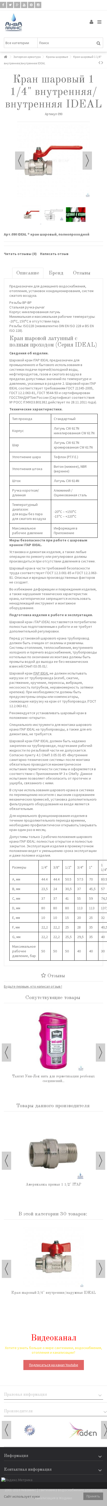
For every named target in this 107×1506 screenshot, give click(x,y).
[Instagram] (38, 5)
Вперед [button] (87, 161)
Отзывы (81, 273)
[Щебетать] (10, 5)
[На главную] (5, 57)
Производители (18, 1411)
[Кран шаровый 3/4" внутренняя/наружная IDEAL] (53, 1257)
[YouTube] (24, 5)
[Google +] (17, 5)
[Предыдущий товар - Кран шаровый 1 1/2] (99, 62)
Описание (27, 273)
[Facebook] (3, 5)
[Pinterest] (31, 5)
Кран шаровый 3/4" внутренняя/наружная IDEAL (53, 1293)
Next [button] (100, 1052)
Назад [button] (19, 161)
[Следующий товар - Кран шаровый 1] (102, 62)
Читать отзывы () (20, 253)
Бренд (56, 273)
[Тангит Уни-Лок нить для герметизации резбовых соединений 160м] (53, 1040)
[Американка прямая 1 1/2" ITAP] (53, 1149)
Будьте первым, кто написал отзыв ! (33, 986)
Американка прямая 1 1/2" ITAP (53, 1184)
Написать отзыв (54, 253)
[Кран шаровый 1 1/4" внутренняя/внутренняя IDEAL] (31, 214)
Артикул (51, 114)
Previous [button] (6, 1052)
